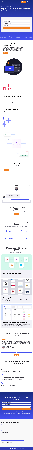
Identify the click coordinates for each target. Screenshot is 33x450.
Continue (16, 409)
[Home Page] (11, 448)
